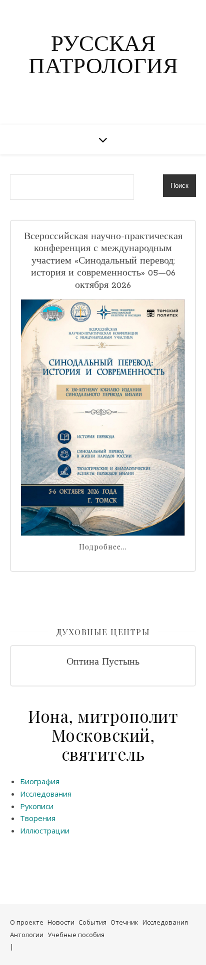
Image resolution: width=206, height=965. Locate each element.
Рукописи (37, 806)
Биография (40, 781)
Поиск (179, 185)
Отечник (124, 922)
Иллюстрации (45, 830)
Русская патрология (103, 56)
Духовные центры (103, 632)
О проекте (27, 922)
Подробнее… (103, 546)
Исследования (46, 794)
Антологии (27, 934)
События (92, 922)
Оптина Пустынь (103, 662)
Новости (61, 922)
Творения (38, 818)
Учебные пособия (76, 934)
